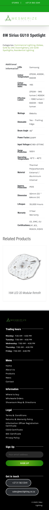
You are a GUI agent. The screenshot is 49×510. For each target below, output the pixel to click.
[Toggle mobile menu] (44, 21)
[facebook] (8, 504)
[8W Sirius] (24, 56)
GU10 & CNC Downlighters (16, 47)
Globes (39, 45)
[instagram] (12, 504)
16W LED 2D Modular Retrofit (24, 293)
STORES (15, 2)
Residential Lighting (24, 50)
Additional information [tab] (10, 66)
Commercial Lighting (24, 45)
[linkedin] (17, 504)
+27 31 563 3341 (32, 2)
